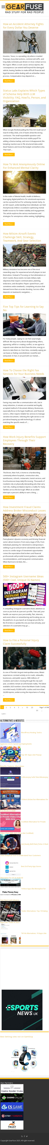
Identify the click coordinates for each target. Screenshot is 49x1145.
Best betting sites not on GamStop (16, 1036)
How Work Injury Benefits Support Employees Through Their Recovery (24, 440)
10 (27, 707)
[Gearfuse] (24, 8)
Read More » (9, 81)
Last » (4, 714)
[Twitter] (27, 1136)
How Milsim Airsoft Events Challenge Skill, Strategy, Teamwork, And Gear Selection (22, 237)
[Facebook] (24, 1136)
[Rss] (22, 1136)
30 (37, 710)
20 (32, 707)
